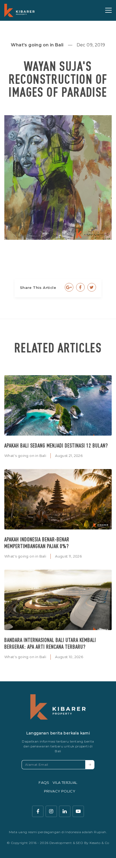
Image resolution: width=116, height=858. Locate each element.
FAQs (44, 782)
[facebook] (37, 811)
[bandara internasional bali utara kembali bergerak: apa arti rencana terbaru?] (58, 600)
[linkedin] (64, 811)
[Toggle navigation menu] (108, 10)
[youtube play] (78, 811)
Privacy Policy (60, 791)
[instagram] (51, 811)
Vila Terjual (65, 782)
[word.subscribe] (90, 765)
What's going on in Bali (25, 455)
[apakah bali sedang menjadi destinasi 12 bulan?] (58, 405)
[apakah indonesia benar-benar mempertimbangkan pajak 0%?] (58, 499)
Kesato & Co (99, 843)
